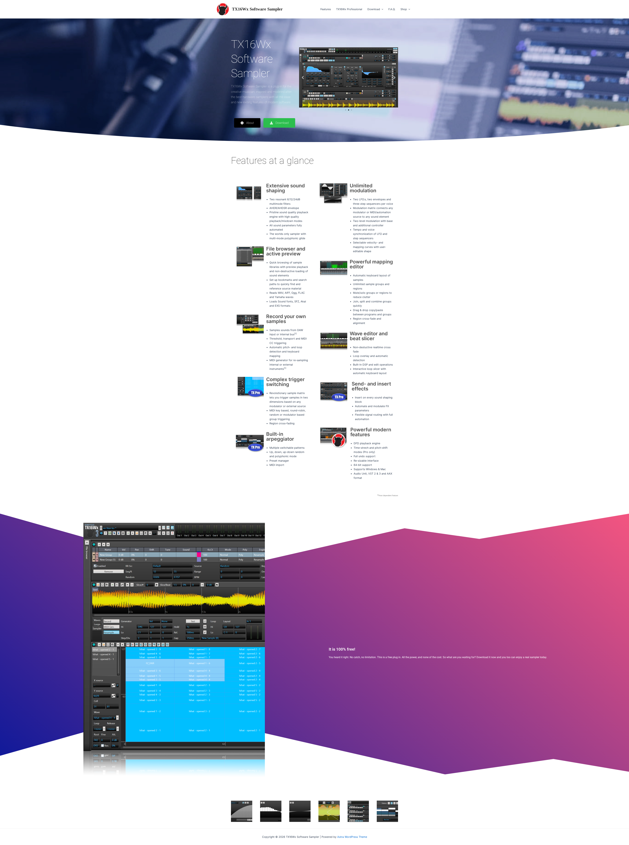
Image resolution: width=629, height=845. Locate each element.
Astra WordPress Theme (352, 836)
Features (325, 9)
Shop (403, 9)
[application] (381, 9)
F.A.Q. (391, 9)
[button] (303, 77)
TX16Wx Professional (349, 9)
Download (373, 9)
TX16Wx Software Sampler (257, 9)
